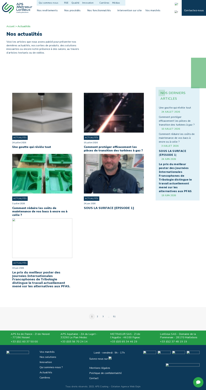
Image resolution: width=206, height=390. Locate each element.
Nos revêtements (47, 10)
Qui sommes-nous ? (51, 367)
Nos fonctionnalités (99, 10)
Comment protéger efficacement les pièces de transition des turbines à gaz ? (113, 148)
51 (114, 316)
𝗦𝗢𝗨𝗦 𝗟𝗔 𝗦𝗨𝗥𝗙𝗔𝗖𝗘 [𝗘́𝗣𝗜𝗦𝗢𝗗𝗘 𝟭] (109, 208)
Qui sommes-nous (48, 2)
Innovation (88, 2)
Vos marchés (152, 10)
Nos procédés (72, 10)
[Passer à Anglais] (177, 11)
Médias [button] (116, 2)
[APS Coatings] (17, 8)
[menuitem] (50, 3)
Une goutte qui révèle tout (31, 147)
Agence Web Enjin (131, 386)
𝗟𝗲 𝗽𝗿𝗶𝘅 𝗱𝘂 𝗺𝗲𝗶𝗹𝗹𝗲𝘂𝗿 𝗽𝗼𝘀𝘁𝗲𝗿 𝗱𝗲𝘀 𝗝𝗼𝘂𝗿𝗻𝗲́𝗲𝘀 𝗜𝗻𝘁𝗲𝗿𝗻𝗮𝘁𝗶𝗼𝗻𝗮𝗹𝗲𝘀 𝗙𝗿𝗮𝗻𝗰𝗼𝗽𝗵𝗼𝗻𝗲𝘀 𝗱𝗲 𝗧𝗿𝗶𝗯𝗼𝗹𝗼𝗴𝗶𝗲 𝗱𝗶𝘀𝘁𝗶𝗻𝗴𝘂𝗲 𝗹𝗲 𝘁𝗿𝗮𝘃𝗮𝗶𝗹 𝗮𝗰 (41, 279)
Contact (94, 378)
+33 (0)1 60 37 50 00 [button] (24, 341)
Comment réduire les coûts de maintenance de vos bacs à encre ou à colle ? (39, 211)
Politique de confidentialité (105, 373)
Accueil (10, 26)
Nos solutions (48, 357)
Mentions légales (99, 368)
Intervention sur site (129, 10)
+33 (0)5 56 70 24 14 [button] (74, 341)
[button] (8, 342)
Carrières (104, 2)
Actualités (20, 137)
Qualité (75, 2)
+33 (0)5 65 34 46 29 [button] (123, 341)
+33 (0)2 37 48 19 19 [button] (173, 341)
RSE (66, 2)
